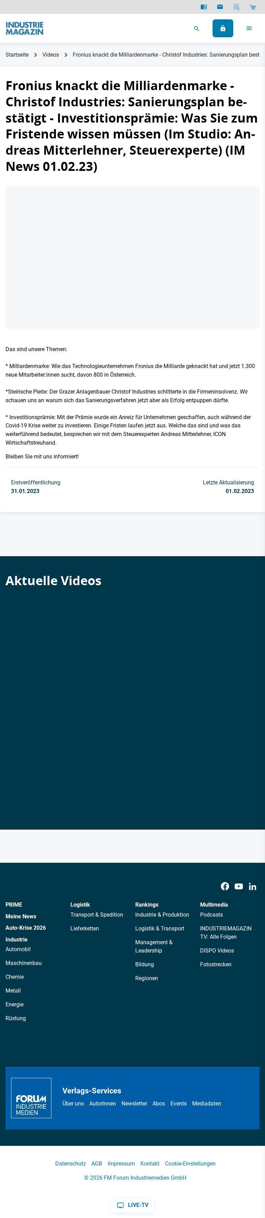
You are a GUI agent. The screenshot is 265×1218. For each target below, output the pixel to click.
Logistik (80, 904)
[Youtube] (239, 886)
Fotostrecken (216, 964)
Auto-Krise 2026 (26, 928)
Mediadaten (206, 1103)
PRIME (14, 904)
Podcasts (211, 914)
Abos (159, 1103)
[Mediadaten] (236, 7)
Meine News (21, 916)
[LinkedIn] (252, 886)
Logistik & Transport (159, 928)
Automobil (18, 949)
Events (178, 1103)
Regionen (146, 978)
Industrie (17, 939)
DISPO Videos (217, 950)
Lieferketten (84, 928)
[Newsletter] (220, 7)
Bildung (144, 964)
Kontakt (149, 1163)
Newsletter (134, 1103)
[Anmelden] (223, 28)
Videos (50, 54)
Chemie (15, 977)
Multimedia (214, 904)
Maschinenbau (24, 963)
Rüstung (16, 1018)
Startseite (17, 54)
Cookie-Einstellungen (190, 1163)
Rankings (146, 904)
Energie (14, 1004)
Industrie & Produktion (162, 914)
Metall (13, 990)
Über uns (73, 1103)
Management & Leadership (154, 946)
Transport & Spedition (96, 914)
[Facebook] (225, 886)
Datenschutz (70, 1163)
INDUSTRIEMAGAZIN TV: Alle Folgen (226, 932)
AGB (96, 1163)
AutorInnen (102, 1103)
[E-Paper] (203, 7)
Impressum (121, 1163)
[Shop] (252, 7)
